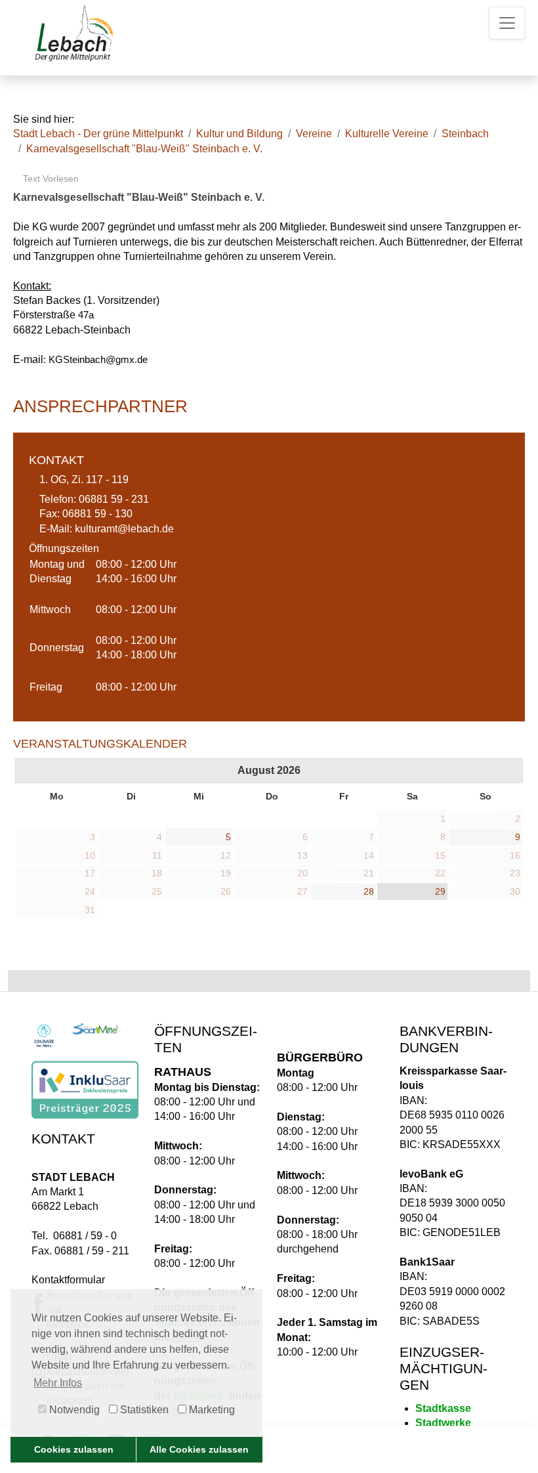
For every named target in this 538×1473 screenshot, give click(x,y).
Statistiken (143, 1409)
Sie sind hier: (43, 119)
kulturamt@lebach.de (124, 528)
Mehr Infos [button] (57, 1382)
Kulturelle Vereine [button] (386, 133)
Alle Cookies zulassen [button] (199, 1449)
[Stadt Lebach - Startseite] (73, 33)
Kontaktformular (68, 1279)
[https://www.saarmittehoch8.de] (95, 1029)
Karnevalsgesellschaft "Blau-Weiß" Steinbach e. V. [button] (144, 148)
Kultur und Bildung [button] (239, 133)
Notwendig (73, 1409)
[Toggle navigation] (507, 23)
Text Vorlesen (49, 178)
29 (440, 891)
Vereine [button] (314, 133)
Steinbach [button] (465, 133)
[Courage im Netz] (43, 1035)
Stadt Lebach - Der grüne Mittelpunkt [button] (98, 133)
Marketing (210, 1409)
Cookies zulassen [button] (74, 1449)
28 (368, 891)
